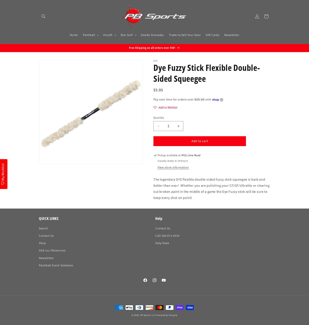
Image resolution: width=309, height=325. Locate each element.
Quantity (158, 118)
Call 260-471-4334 (167, 236)
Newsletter (46, 258)
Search (43, 228)
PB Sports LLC (147, 315)
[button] (43, 16)
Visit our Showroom (52, 250)
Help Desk (162, 243)
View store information (173, 167)
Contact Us (46, 236)
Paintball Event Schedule (56, 265)
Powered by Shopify (166, 315)
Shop (42, 243)
